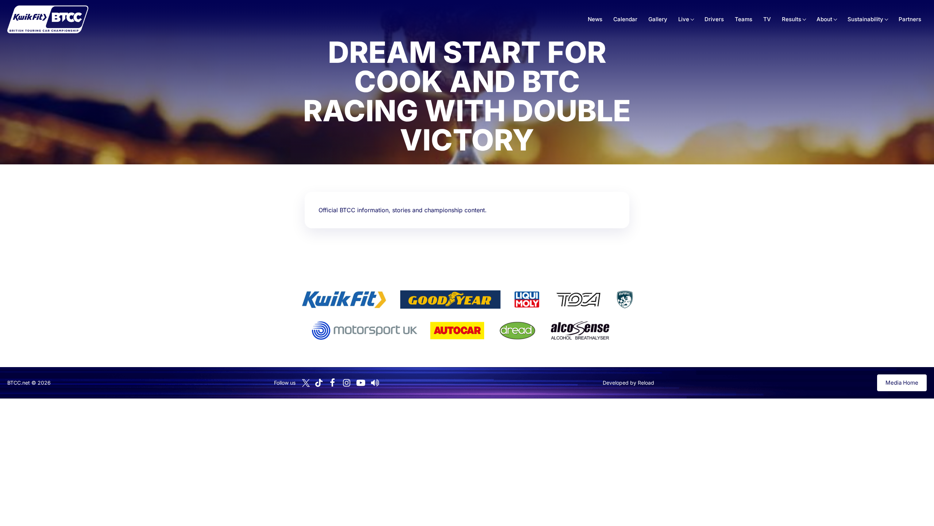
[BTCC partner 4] (578, 299)
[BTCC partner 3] (526, 299)
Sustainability (865, 19)
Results (791, 19)
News (595, 19)
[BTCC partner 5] (625, 299)
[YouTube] (360, 382)
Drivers (714, 19)
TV (767, 19)
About (824, 19)
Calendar (625, 19)
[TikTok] (319, 383)
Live (683, 19)
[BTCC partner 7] (457, 330)
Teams (743, 19)
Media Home (901, 382)
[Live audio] (375, 382)
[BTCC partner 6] (364, 330)
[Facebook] (332, 382)
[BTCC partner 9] (580, 330)
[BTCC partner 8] (517, 330)
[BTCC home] (47, 19)
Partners (910, 19)
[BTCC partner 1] (344, 299)
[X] (306, 383)
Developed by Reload (628, 383)
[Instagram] (346, 382)
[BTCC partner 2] (450, 299)
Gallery (657, 19)
